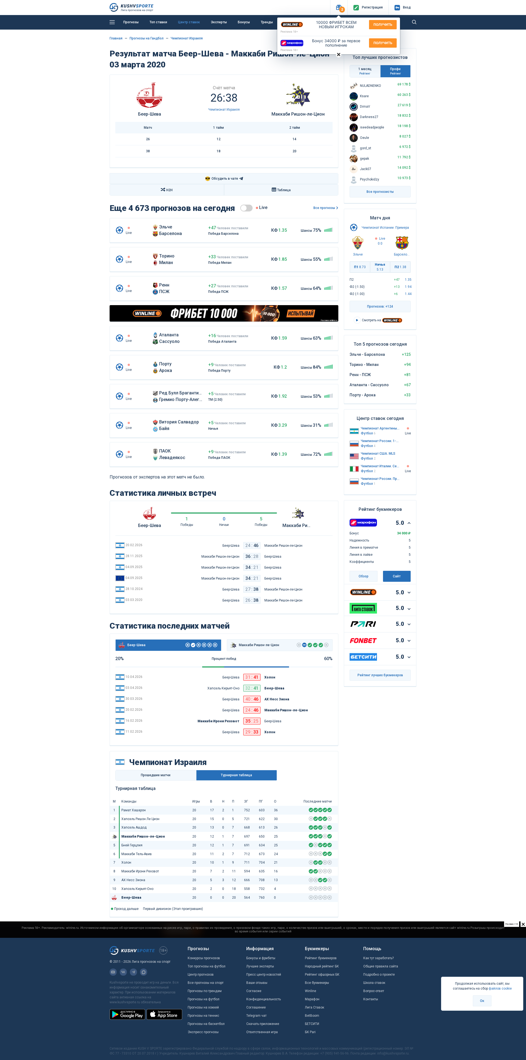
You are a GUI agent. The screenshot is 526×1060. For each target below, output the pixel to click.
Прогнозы (131, 22)
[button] (338, 7)
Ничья (380, 267)
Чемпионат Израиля (187, 38)
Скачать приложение (262, 1024)
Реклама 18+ (289, 31)
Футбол (368, 433)
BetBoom (312, 1016)
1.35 (408, 280)
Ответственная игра (262, 1032)
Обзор (363, 576)
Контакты (370, 999)
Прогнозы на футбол (203, 999)
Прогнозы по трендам (205, 991)
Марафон (312, 999)
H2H (169, 190)
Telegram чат (256, 1016)
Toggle (246, 208)
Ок (482, 1001)
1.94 (408, 287)
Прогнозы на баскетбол (206, 1024)
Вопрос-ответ (373, 991)
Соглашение (256, 1007)
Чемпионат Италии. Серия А (380, 466)
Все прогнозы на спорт (206, 983)
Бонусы (244, 22)
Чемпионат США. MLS (378, 453)
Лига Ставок (314, 1007)
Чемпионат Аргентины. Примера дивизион (380, 428)
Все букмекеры (317, 983)
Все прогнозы (324, 208)
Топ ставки (158, 22)
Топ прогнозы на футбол (206, 966)
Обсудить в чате (221, 178)
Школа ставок (374, 983)
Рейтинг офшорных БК (322, 974)
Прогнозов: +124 (380, 306)
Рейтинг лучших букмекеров (380, 675)
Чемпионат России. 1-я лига (380, 441)
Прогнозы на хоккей (203, 1007)
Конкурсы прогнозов (204, 958)
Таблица (284, 190)
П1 (360, 267)
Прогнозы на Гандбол (147, 38)
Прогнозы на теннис (203, 1016)
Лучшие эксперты (260, 966)
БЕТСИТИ (312, 1024)
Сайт (397, 576)
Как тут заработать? (378, 958)
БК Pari (310, 1032)
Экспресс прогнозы (203, 1032)
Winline (310, 991)
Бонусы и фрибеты (260, 958)
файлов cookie (500, 988)
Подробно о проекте (379, 974)
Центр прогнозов (201, 974)
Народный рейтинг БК (322, 966)
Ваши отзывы (256, 983)
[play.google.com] (127, 1014)
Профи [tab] (395, 71)
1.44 (408, 294)
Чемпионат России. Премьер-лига (380, 479)
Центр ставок (189, 22)
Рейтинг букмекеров (321, 958)
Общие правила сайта (380, 966)
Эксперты (219, 22)
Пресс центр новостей (263, 974)
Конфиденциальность (263, 999)
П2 (400, 267)
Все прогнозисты (380, 192)
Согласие (253, 991)
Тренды (267, 22)
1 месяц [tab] (364, 71)
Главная (116, 38)
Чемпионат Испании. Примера (385, 228)
